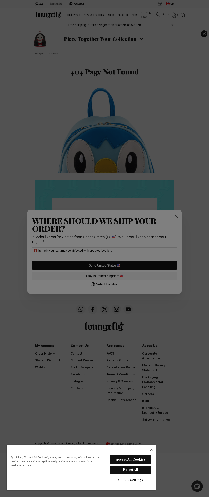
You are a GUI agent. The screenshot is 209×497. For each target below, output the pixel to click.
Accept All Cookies (131, 459)
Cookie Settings (130, 480)
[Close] (151, 450)
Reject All (130, 469)
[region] (81, 467)
